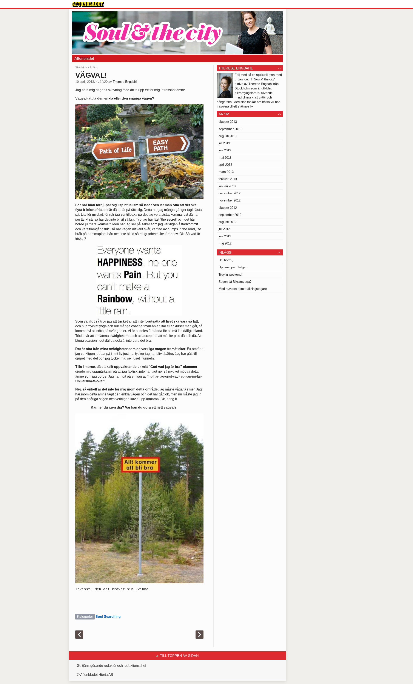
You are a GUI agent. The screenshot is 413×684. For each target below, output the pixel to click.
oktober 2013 (228, 121)
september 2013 (230, 129)
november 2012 (229, 200)
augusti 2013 (227, 136)
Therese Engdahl (125, 81)
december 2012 (229, 193)
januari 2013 (227, 186)
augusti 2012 (227, 222)
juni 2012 (225, 236)
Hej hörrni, (226, 260)
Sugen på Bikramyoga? (235, 281)
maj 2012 (225, 243)
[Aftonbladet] (88, 4)
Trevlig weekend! (230, 274)
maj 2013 (225, 157)
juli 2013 (224, 143)
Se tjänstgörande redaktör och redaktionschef (111, 665)
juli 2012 (224, 229)
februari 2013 (228, 179)
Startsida (81, 67)
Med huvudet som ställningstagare (243, 289)
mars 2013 (226, 172)
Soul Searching (108, 616)
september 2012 (230, 215)
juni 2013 (225, 150)
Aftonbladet (84, 58)
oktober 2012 (228, 207)
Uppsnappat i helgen (233, 267)
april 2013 (225, 164)
